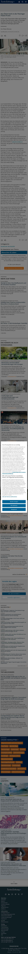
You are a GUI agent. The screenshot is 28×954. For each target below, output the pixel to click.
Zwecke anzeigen (14, 501)
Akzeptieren (14, 509)
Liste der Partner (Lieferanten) (9, 496)
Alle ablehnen (14, 505)
